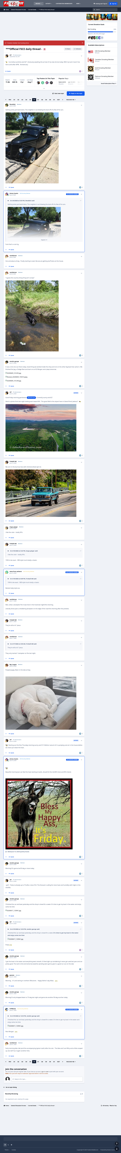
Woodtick (13, 104)
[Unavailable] (34, 208)
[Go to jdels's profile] (97, 37)
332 (18, 99)
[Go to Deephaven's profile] (89, 37)
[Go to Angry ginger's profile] (6, 527)
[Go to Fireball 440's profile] (6, 462)
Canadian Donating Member (104, 59)
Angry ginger (14, 527)
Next (58, 99)
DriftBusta (13, 1009)
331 (14, 99)
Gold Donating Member (103, 68)
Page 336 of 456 (70, 99)
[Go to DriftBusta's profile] (6, 1009)
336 (34, 99)
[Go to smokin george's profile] (6, 362)
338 (42, 99)
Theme (7, 1150)
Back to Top (113, 1105)
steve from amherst (16, 571)
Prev (10, 99)
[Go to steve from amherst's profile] (42, 82)
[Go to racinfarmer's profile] (6, 256)
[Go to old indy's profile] (99, 37)
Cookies (14, 1150)
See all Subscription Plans (108, 83)
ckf (10, 55)
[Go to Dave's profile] (51, 82)
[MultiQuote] (6, 187)
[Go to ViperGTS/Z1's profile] (92, 37)
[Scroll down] (117, 1149)
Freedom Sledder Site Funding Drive (18, 43)
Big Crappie (13, 664)
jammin (12, 975)
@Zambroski (31, 397)
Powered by (108, 1150)
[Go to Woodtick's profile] (6, 105)
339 (46, 99)
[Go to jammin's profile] (6, 976)
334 (26, 99)
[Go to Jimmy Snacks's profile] (47, 82)
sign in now (44, 1071)
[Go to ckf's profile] (6, 55)
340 (50, 99)
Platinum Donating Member (104, 76)
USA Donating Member (102, 51)
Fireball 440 (13, 461)
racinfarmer (13, 255)
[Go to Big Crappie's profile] (6, 665)
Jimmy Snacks (14, 193)
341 (54, 99)
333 (22, 99)
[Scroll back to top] (117, 1143)
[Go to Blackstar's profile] (94, 37)
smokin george (14, 361)
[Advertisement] (57, 26)
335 (30, 99)
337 (38, 99)
